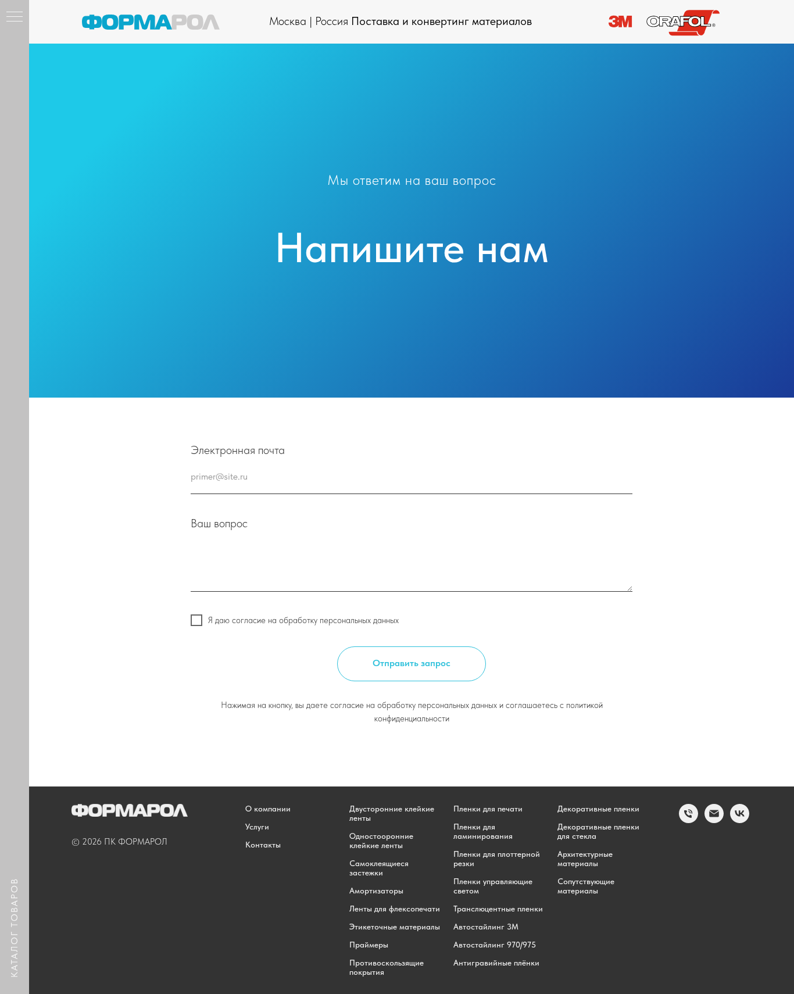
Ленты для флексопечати (394, 908)
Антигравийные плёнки (496, 962)
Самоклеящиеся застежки (379, 868)
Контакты (263, 844)
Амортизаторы (376, 890)
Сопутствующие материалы (585, 886)
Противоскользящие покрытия (386, 967)
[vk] (739, 820)
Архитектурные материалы (585, 858)
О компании (268, 808)
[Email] (714, 820)
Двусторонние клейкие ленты (391, 813)
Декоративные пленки (598, 808)
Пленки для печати (488, 808)
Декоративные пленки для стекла (598, 831)
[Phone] (688, 820)
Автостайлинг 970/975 (494, 944)
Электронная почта (238, 450)
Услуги (257, 826)
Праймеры (368, 944)
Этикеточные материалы (394, 926)
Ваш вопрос (219, 523)
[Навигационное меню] (14, 17)
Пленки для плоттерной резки (496, 858)
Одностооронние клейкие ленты (381, 840)
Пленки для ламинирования (483, 831)
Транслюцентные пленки (498, 908)
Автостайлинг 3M (485, 926)
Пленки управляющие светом (492, 886)
